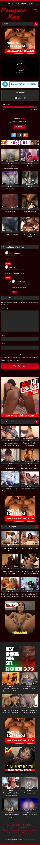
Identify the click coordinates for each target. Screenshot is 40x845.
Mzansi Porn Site (29, 830)
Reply (8, 263)
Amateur (20, 126)
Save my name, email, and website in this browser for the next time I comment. (19, 359)
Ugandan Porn (30, 839)
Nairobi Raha (28, 825)
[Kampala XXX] (16, 13)
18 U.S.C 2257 (11, 832)
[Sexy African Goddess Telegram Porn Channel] (20, 87)
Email (3, 344)
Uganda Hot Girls (13, 825)
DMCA (23, 832)
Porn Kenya (24, 827)
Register (30, 3)
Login (23, 3)
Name (3, 335)
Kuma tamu (15, 830)
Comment (4, 308)
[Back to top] (33, 839)
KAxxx (23, 118)
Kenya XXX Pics (10, 827)
